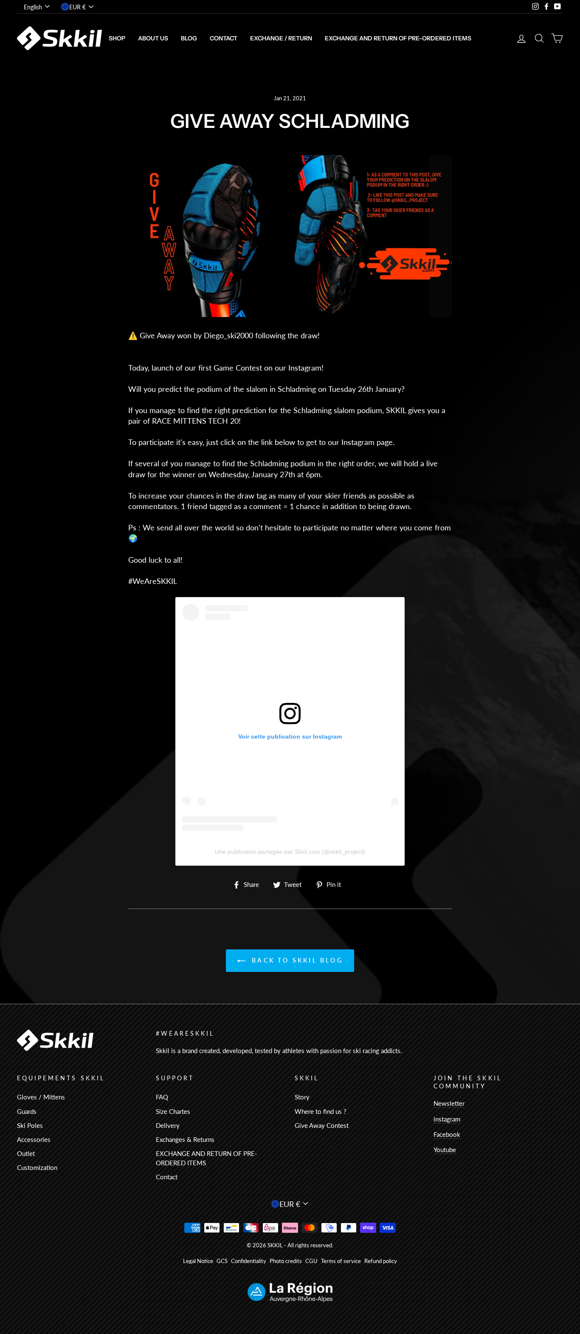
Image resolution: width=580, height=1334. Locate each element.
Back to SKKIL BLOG (296, 960)
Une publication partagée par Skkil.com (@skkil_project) (290, 851)
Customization (37, 1167)
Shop (117, 38)
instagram (447, 1119)
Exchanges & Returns (185, 1139)
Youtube (445, 1149)
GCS (222, 1261)
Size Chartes (173, 1111)
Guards (27, 1111)
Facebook (447, 1134)
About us (153, 38)
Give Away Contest (322, 1125)
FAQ (162, 1097)
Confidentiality (248, 1261)
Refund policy (380, 1261)
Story (302, 1097)
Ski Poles (30, 1125)
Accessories (34, 1139)
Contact (223, 38)
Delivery (168, 1125)
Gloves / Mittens (41, 1097)
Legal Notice (198, 1261)
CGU (311, 1261)
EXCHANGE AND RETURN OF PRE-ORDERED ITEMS (398, 38)
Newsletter (449, 1103)
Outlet (26, 1153)
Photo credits (286, 1261)
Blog (189, 38)
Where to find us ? (320, 1111)
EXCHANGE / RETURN (281, 38)
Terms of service (341, 1261)
